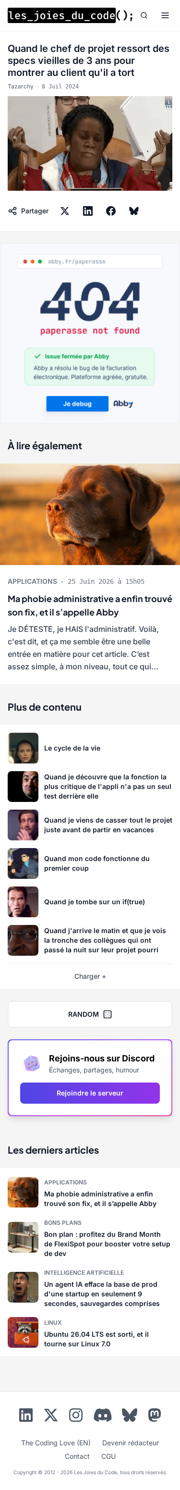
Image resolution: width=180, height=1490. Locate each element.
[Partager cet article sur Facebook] (111, 211)
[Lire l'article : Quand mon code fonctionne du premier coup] (90, 863)
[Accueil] (70, 15)
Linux (53, 1322)
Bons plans (63, 1222)
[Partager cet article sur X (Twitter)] (64, 211)
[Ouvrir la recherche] (144, 15)
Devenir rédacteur (130, 1443)
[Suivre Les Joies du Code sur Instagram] (76, 1417)
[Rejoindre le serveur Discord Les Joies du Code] (102, 1415)
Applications (32, 581)
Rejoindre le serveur (90, 1093)
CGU (108, 1456)
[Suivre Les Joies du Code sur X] (51, 1417)
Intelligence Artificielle (84, 1272)
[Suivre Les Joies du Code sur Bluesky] (129, 1417)
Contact (77, 1456)
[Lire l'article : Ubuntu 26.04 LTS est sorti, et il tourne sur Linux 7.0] (90, 1332)
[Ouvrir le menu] (165, 15)
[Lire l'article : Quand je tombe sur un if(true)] (90, 902)
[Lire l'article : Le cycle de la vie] (90, 748)
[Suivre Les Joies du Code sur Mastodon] (154, 1417)
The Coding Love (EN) (56, 1443)
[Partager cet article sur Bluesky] (134, 211)
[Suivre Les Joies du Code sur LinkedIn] (26, 1417)
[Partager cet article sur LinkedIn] (87, 211)
